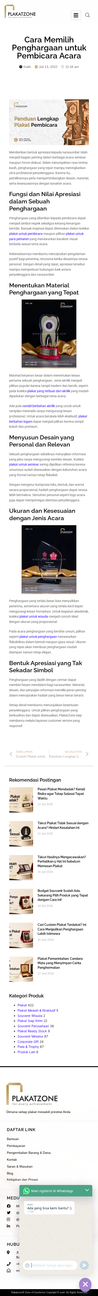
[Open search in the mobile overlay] (87, 15)
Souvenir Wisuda (30, 1016)
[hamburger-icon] (76, 15)
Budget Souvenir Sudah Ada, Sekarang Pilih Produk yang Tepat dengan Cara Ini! (63, 895)
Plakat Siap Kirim (30, 1021)
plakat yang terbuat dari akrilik (48, 391)
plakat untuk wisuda (33, 616)
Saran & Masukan (20, 1166)
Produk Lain (26, 1052)
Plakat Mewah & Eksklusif (36, 1010)
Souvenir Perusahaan (33, 1026)
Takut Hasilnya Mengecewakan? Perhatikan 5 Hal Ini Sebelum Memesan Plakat (62, 861)
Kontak (12, 1159)
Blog (10, 1173)
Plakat (22, 1005)
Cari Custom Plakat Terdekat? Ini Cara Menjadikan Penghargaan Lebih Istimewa (62, 929)
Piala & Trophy (28, 1047)
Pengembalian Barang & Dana (29, 1152)
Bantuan (13, 1139)
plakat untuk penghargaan (38, 636)
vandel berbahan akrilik (38, 406)
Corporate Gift (28, 1041)
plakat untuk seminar (24, 464)
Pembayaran (16, 1146)
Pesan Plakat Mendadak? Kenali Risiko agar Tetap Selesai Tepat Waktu (61, 793)
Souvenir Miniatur (30, 1036)
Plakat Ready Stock (32, 1031)
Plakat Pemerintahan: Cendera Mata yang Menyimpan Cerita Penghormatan (60, 963)
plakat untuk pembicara (26, 234)
